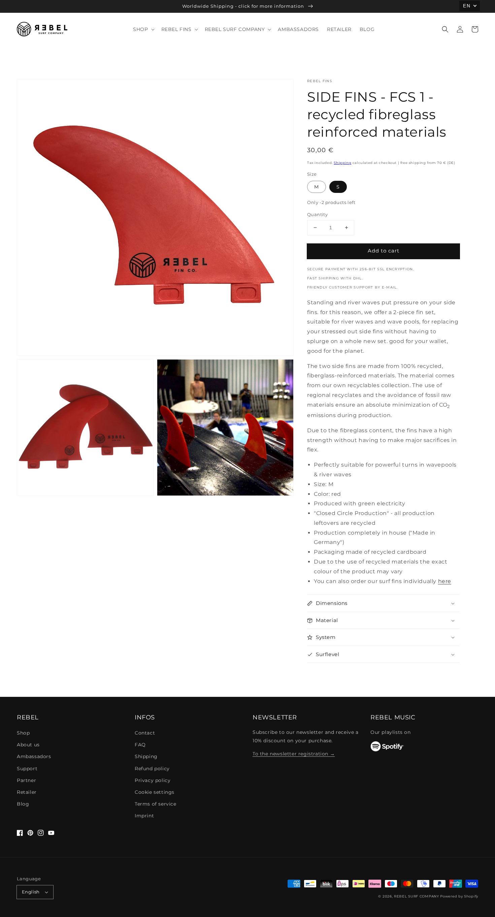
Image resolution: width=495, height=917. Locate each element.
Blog (23, 804)
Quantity (317, 214)
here (444, 581)
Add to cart (383, 250)
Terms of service (155, 804)
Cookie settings (154, 792)
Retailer (27, 792)
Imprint (144, 816)
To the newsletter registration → (294, 754)
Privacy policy (152, 780)
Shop (23, 733)
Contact (145, 733)
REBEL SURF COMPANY (416, 896)
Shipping (342, 163)
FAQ (140, 745)
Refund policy (152, 769)
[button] (445, 29)
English (31, 891)
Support (27, 769)
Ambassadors (34, 756)
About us (28, 745)
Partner (26, 780)
